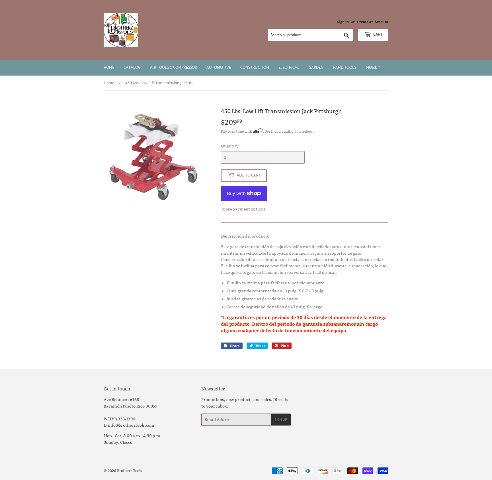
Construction (254, 67)
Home (109, 67)
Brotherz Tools (129, 470)
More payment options (244, 209)
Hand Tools (344, 67)
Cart (377, 34)
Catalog (132, 67)
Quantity (230, 146)
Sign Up (281, 419)
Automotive (218, 67)
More (371, 67)
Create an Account (372, 21)
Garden (316, 67)
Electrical (288, 67)
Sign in (343, 21)
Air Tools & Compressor (173, 67)
